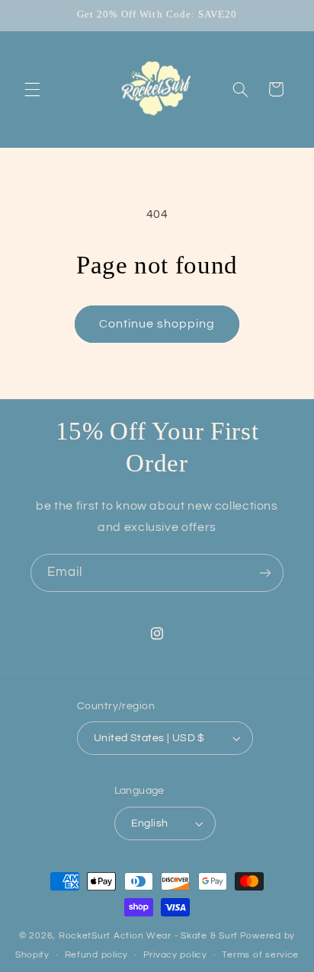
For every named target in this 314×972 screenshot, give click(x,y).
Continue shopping (157, 324)
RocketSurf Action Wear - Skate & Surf (148, 936)
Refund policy (97, 955)
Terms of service (260, 955)
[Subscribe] (265, 572)
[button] (32, 89)
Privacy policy (175, 955)
